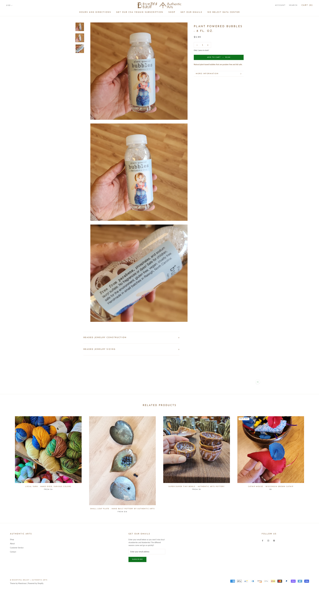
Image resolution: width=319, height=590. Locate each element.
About (12, 543)
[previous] (8, 462)
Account (280, 5)
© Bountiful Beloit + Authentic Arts (28, 580)
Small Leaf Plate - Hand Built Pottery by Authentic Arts (122, 509)
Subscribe (137, 559)
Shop (171, 12)
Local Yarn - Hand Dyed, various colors (48, 486)
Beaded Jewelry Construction (105, 338)
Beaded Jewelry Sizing (99, 349)
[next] (311, 462)
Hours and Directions (95, 12)
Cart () (307, 5)
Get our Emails (191, 12)
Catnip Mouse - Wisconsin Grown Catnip (270, 486)
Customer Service (16, 548)
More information (207, 73)
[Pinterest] (274, 540)
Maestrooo (22, 583)
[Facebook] (262, 540)
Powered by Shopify (35, 583)
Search (293, 5)
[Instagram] (268, 540)
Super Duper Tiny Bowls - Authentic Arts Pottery (196, 486)
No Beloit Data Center (223, 12)
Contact (13, 552)
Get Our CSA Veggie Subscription (139, 12)
